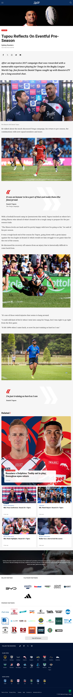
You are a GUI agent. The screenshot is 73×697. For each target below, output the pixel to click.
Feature (4, 30)
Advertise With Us (37, 692)
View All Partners (36, 638)
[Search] (71, 3)
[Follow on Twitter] (28, 646)
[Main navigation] (2, 3)
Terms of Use (4, 692)
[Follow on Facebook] (24, 646)
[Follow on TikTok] (20, 646)
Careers (19, 692)
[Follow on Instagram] (31, 646)
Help (24, 692)
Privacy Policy (12, 692)
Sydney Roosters (7, 45)
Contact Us (29, 692)
